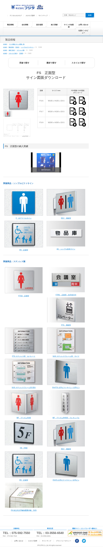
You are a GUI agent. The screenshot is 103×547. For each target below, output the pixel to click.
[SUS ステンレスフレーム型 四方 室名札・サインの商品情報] (24, 384)
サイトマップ (43, 15)
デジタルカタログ (16, 15)
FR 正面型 (23, 250)
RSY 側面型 (66, 218)
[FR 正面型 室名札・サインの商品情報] (24, 246)
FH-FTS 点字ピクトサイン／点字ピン (66, 387)
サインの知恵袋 (69, 26)
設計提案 (39, 25)
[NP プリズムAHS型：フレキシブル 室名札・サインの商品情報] (66, 414)
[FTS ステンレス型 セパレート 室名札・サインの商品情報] (24, 352)
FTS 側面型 (66, 325)
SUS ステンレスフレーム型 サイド (66, 356)
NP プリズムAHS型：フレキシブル (66, 418)
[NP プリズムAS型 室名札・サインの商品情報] (24, 414)
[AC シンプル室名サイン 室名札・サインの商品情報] (66, 245)
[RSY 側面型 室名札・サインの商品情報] (66, 214)
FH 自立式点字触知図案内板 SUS (24, 510)
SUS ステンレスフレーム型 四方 (24, 387)
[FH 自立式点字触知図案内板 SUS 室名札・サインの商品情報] (24, 506)
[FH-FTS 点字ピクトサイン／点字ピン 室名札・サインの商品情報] (66, 384)
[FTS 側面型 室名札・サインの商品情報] (66, 321)
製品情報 (10, 25)
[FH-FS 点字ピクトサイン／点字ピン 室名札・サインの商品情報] (66, 476)
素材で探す (51, 63)
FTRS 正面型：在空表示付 (66, 295)
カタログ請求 (30, 15)
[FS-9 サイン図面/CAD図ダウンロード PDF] (74, 125)
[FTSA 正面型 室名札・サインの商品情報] (24, 292)
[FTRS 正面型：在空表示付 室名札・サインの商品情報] (66, 291)
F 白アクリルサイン (24, 218)
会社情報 (25, 25)
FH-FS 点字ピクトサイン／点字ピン (66, 480)
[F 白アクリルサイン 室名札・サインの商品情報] (24, 214)
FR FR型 (24, 448)
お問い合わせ (83, 25)
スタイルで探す (79, 63)
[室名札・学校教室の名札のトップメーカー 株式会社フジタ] (27, 7)
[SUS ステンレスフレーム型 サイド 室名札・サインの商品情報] (66, 352)
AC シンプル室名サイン (66, 249)
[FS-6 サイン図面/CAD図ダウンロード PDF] (74, 104)
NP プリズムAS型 (24, 418)
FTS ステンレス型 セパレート (23, 356)
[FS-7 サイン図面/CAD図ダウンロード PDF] (74, 115)
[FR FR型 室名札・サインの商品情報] (24, 444)
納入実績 (54, 25)
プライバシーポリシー (63, 541)
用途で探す (24, 63)
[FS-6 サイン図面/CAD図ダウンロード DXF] (82, 104)
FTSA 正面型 (23, 296)
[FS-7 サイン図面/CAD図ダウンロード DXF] (82, 115)
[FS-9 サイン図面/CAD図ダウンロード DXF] (82, 125)
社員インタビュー (83, 32)
